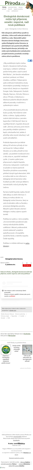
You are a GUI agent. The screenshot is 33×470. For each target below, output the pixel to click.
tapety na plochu (18, 9)
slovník (10, 9)
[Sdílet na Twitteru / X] (29, 61)
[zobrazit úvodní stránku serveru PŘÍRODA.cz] (16, 3)
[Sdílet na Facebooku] (31, 61)
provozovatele (17, 436)
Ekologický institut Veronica (14, 259)
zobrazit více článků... (26, 368)
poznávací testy (12, 7)
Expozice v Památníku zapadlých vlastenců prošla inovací (6, 359)
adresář (4, 9)
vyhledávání (14, 11)
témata (21, 7)
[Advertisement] (15, 402)
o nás (8, 11)
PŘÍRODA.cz (21, 443)
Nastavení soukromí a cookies (16, 458)
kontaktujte (16, 440)
